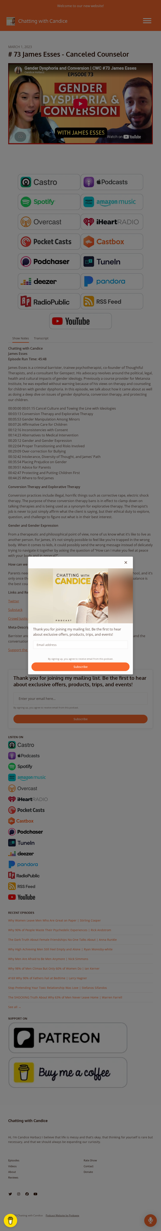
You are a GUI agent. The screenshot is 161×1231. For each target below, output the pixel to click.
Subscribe (81, 667)
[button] (126, 562)
